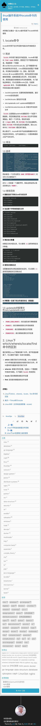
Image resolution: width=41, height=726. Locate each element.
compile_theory (10, 553)
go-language (9, 450)
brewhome (8, 581)
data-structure (10, 501)
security (7, 505)
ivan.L (36, 24)
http (6, 541)
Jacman (26, 724)
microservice (9, 585)
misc (6, 442)
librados (21, 606)
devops (7, 529)
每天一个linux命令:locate (14, 400)
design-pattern (9, 474)
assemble (8, 549)
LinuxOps (31, 606)
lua (5, 561)
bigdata (7, 454)
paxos (7, 478)
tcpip (6, 525)
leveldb (7, 577)
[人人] (22, 421)
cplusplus (8, 517)
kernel (6, 589)
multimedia (8, 537)
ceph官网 (6, 686)
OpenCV (29, 620)
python (7, 493)
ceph (6, 458)
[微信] (26, 421)
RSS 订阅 (21, 691)
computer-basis (10, 545)
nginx (7, 486)
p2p (5, 569)
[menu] (37, 5)
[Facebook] (36, 421)
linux (6, 462)
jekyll (13, 724)
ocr (5, 497)
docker (7, 533)
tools (6, 490)
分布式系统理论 (25, 617)
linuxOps (9, 416)
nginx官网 (6, 684)
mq (5, 557)
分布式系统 (29, 613)
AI (5, 509)
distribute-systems (11, 482)
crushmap (16, 609)
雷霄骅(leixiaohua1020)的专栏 (13, 682)
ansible (7, 513)
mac (26, 642)
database (8, 446)
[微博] (17, 421)
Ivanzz (12, 4)
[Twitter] (31, 421)
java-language (9, 573)
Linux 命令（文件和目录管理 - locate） (19, 404)
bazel (6, 593)
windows (7, 521)
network (7, 470)
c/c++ (24, 609)
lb (5, 565)
